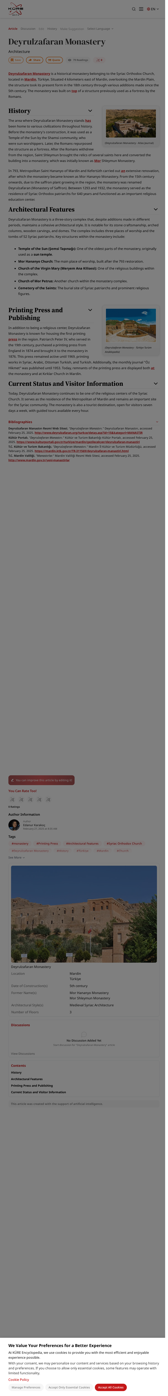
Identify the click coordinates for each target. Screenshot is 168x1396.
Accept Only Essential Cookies (69, 1387)
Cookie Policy (18, 1379)
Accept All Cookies (111, 1387)
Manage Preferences (26, 1387)
